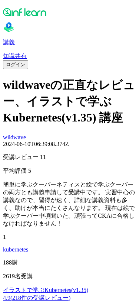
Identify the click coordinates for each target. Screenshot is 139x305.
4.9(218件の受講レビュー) (36, 298)
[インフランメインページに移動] (69, 12)
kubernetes (15, 249)
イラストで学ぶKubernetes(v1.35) (45, 290)
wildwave (14, 137)
